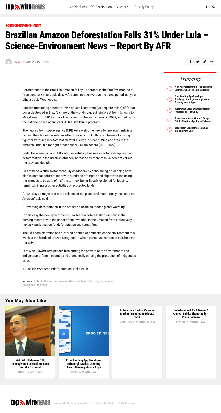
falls (89, 281)
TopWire (22, 372)
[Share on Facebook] (191, 62)
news (103, 281)
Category (122, 7)
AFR (43, 281)
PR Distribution (101, 7)
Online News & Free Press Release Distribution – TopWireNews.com (103, 403)
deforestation (77, 281)
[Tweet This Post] (198, 62)
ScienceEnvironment (34, 285)
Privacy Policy (143, 7)
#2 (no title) (78, 7)
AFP (20, 62)
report (111, 281)
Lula (95, 281)
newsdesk (181, 322)
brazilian (63, 281)
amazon (52, 281)
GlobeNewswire (127, 322)
